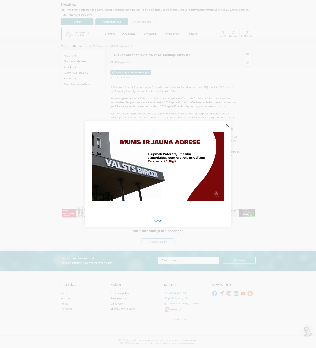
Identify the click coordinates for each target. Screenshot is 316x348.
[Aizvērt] (227, 125)
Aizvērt (158, 220)
